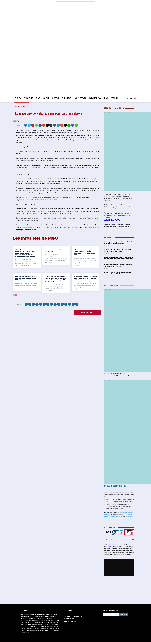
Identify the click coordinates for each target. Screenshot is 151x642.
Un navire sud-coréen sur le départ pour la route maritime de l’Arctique (117, 273)
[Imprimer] (50, 125)
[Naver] (76, 125)
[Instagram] (113, 622)
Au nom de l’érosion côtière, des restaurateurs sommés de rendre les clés (119, 265)
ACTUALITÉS (25, 106)
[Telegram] (58, 125)
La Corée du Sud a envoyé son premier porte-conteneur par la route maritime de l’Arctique (119, 257)
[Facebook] (25, 125)
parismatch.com (111, 546)
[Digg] (65, 125)
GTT (122, 548)
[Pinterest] (32, 125)
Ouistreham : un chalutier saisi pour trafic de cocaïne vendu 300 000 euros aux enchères (26, 278)
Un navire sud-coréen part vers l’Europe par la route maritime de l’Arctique (119, 250)
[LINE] (69, 125)
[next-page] (16, 295)
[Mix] (61, 125)
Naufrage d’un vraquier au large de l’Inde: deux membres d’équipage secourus (119, 242)
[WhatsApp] (36, 125)
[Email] (47, 125)
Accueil (17, 106)
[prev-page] (14, 295)
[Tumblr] (54, 125)
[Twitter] (29, 125)
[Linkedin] (40, 125)
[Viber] (72, 125)
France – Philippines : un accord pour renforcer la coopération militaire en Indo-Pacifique (85, 278)
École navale (129, 516)
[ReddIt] (43, 125)
